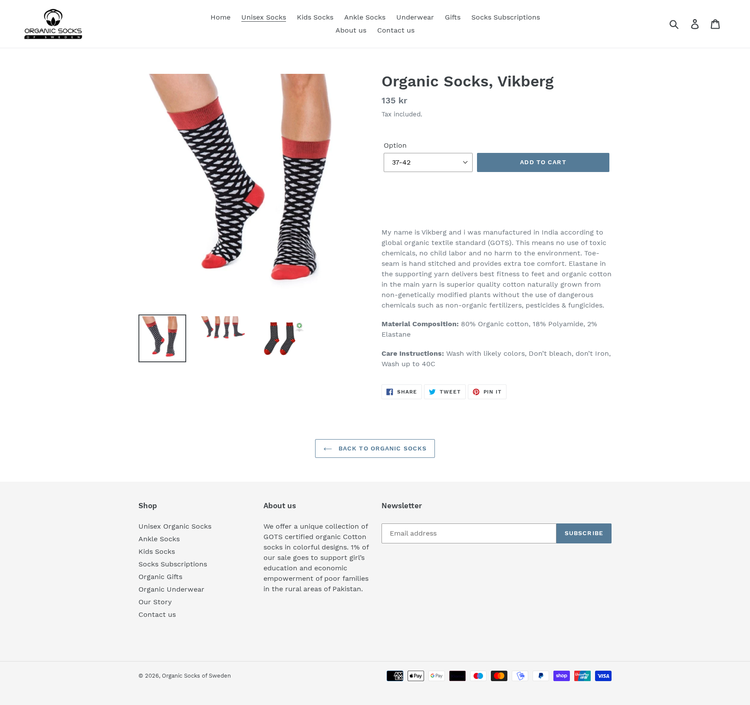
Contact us (157, 614)
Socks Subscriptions (172, 564)
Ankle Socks (159, 539)
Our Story (155, 602)
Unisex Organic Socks (174, 526)
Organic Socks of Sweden (196, 675)
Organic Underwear (171, 589)
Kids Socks (156, 551)
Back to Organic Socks (381, 448)
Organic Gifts (160, 577)
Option (395, 145)
